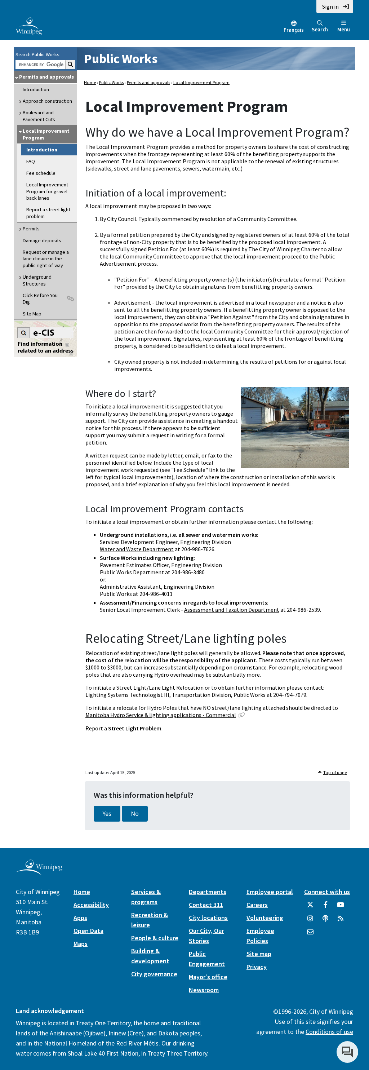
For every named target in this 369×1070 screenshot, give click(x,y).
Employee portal (269, 892)
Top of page (335, 772)
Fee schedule (40, 173)
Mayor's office (208, 977)
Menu (343, 29)
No (135, 814)
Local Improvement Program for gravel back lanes (47, 191)
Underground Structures (37, 280)
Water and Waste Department (137, 549)
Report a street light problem (48, 212)
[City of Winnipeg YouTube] (340, 907)
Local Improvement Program (46, 134)
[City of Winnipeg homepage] (39, 872)
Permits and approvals (46, 77)
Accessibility (91, 905)
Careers (257, 905)
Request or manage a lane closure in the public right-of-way (46, 259)
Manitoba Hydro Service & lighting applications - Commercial (160, 715)
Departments (207, 892)
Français (294, 29)
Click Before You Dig (40, 298)
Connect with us (327, 892)
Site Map (32, 313)
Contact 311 (206, 905)
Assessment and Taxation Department (231, 609)
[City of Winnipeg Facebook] (325, 907)
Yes (107, 814)
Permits (31, 228)
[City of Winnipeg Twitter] (310, 907)
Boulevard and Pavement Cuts (39, 115)
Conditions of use (329, 1031)
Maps (81, 943)
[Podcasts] (325, 921)
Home (90, 82)
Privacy (256, 967)
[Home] (29, 25)
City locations (208, 918)
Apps (80, 918)
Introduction (36, 89)
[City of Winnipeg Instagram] (310, 921)
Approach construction (47, 101)
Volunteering (264, 918)
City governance (154, 974)
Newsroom (204, 990)
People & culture (154, 938)
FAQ (30, 161)
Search (320, 29)
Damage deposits (42, 240)
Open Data (88, 931)
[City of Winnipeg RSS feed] (340, 921)
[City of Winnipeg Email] (310, 935)
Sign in (330, 6)
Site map (258, 954)
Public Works (120, 58)
